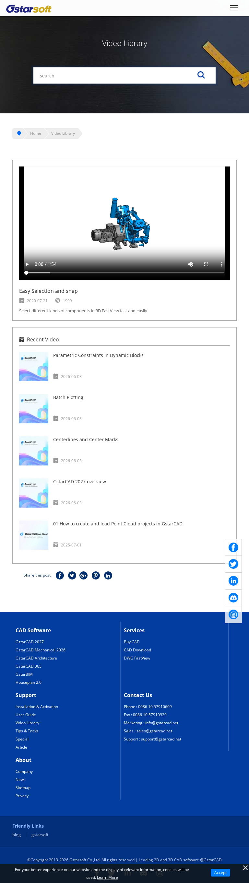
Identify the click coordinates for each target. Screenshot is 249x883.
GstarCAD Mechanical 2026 (40, 650)
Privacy (22, 795)
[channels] (233, 598)
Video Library (63, 133)
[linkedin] (233, 581)
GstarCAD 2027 (30, 642)
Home (35, 133)
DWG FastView (137, 658)
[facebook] (233, 547)
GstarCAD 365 (29, 666)
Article (21, 747)
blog (16, 834)
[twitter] (233, 564)
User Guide (26, 714)
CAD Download (137, 650)
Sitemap (23, 787)
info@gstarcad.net (161, 723)
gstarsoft (40, 834)
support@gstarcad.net (161, 739)
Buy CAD (132, 642)
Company (24, 771)
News (21, 779)
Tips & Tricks (27, 731)
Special (22, 739)
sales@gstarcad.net (154, 731)
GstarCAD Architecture (36, 658)
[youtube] (233, 614)
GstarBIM (24, 674)
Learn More (107, 877)
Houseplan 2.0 (29, 682)
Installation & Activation (37, 706)
